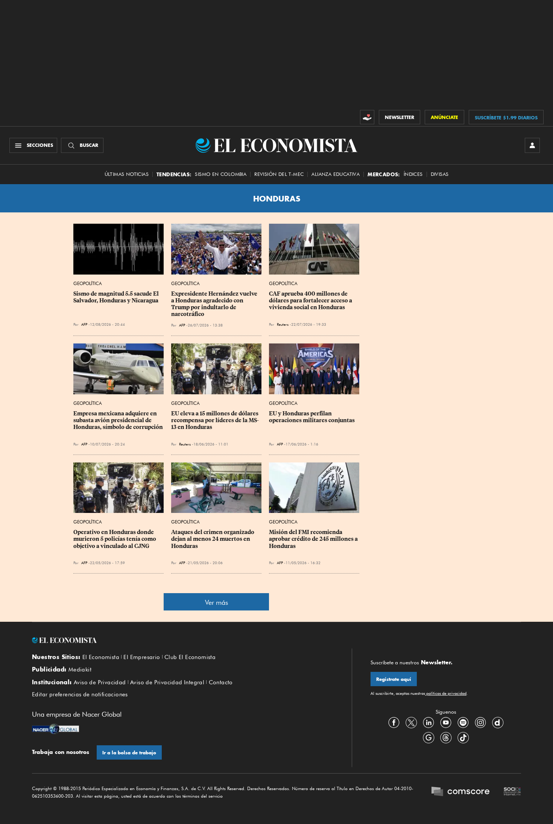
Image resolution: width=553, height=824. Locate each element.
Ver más (216, 602)
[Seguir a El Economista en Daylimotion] (497, 722)
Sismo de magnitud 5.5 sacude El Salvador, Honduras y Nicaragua (116, 297)
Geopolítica (87, 283)
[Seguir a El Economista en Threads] (445, 737)
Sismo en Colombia (220, 174)
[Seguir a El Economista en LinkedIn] (428, 722)
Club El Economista (190, 657)
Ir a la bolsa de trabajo (129, 752)
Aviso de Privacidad (100, 682)
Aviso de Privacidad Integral (167, 682)
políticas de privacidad (445, 693)
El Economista (100, 657)
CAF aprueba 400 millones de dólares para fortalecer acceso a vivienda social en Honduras (311, 300)
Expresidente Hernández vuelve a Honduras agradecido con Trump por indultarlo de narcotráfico (214, 303)
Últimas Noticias (127, 174)
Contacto (221, 682)
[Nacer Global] (55, 730)
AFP (84, 324)
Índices (413, 174)
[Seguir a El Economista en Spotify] (463, 722)
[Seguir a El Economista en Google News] (428, 737)
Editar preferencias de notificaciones (80, 694)
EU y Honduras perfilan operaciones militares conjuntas (312, 417)
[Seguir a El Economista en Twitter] (411, 722)
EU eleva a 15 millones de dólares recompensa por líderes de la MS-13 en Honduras (215, 420)
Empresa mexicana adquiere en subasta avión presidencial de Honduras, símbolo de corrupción (118, 420)
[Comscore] (460, 792)
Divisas (440, 174)
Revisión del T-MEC (279, 174)
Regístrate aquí (393, 679)
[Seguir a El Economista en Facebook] (393, 722)
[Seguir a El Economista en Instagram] (480, 722)
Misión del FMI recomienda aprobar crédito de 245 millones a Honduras (314, 539)
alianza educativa (335, 174)
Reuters (283, 324)
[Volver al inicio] (182, 640)
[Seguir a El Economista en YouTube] (445, 722)
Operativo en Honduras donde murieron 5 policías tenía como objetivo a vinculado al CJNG (115, 539)
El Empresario (141, 657)
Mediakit (79, 669)
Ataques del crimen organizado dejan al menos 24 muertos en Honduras (213, 539)
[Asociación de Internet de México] (512, 792)
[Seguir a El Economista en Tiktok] (463, 737)
